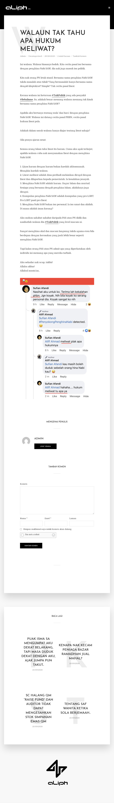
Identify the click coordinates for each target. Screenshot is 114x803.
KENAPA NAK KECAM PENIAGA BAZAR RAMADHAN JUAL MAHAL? (75, 652)
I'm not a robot (32, 534)
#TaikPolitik (58, 95)
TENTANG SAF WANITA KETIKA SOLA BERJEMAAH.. (75, 708)
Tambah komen (79, 56)
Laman (72, 518)
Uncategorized (35, 56)
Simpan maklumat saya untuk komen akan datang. (47, 529)
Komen (23, 484)
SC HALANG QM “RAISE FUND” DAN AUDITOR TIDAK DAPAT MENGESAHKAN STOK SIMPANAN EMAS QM (38, 708)
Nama (23, 518)
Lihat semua (45, 446)
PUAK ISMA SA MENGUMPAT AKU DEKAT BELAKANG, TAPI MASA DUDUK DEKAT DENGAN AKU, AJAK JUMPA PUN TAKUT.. (38, 652)
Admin (23, 56)
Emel (48, 518)
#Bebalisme (26, 99)
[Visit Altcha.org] (53, 535)
